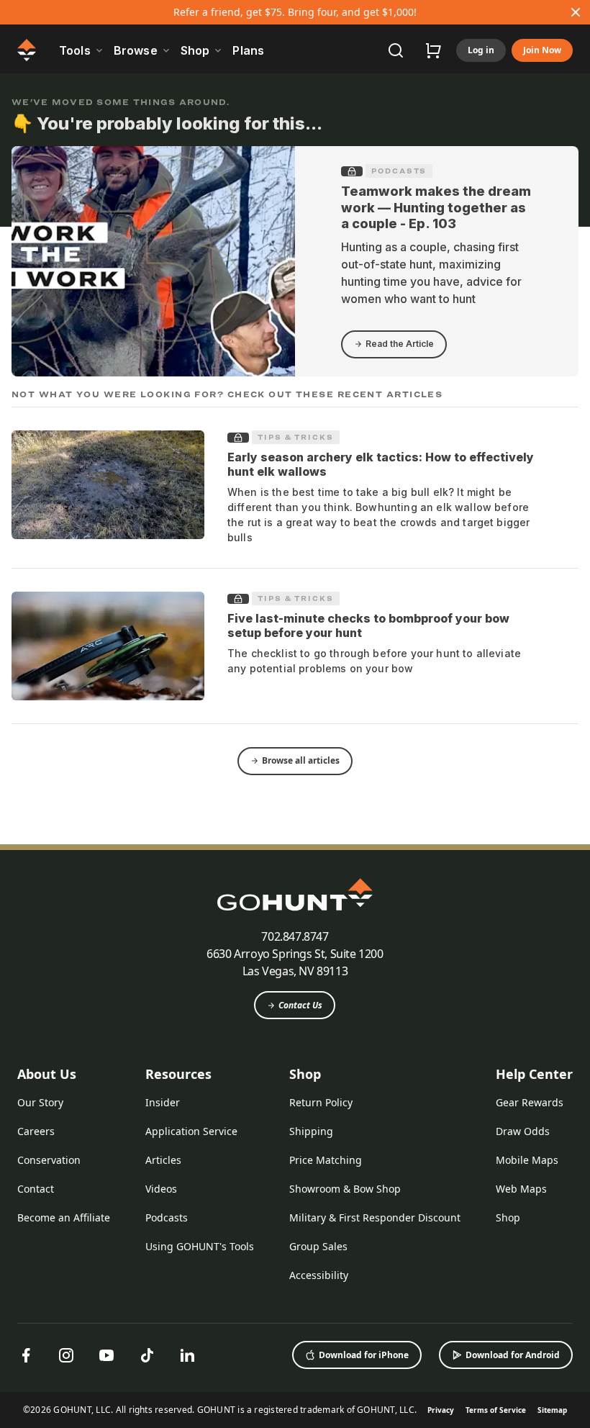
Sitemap (552, 1410)
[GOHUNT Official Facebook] (26, 1355)
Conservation (49, 1160)
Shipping (311, 1131)
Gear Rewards (529, 1102)
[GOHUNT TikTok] (146, 1355)
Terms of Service (496, 1410)
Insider (162, 1102)
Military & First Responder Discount (374, 1217)
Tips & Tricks (296, 437)
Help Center (534, 1074)
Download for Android (513, 1355)
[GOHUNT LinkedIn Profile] (187, 1355)
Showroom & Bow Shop (345, 1189)
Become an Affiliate (63, 1217)
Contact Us (300, 1005)
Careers (36, 1131)
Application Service (191, 1131)
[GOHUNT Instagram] (66, 1355)
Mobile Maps (527, 1160)
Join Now (542, 50)
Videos (161, 1189)
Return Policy (321, 1102)
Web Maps (521, 1189)
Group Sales (318, 1246)
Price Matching (325, 1160)
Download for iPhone (364, 1355)
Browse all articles (301, 760)
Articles (163, 1160)
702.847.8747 (294, 936)
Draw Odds (523, 1131)
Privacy (440, 1410)
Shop (305, 1074)
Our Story (40, 1102)
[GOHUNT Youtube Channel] (106, 1355)
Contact (35, 1189)
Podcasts (399, 170)
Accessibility (318, 1275)
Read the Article (400, 343)
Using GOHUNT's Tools (199, 1246)
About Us (46, 1074)
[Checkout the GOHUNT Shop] (433, 50)
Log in (481, 50)
